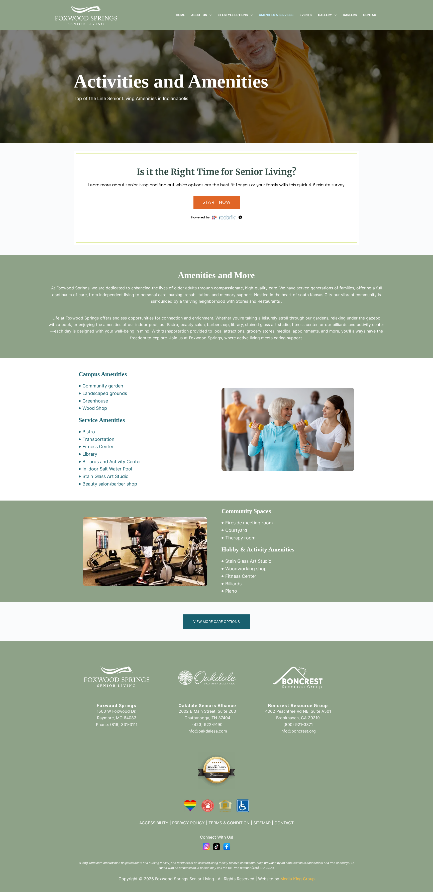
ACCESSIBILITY (153, 822)
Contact (370, 15)
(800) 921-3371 (298, 724)
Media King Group (297, 878)
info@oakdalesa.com (207, 731)
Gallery (325, 15)
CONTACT (284, 822)
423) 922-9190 (208, 724)
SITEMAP (262, 822)
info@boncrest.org (298, 731)
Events (306, 15)
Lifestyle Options (233, 15)
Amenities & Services (276, 15)
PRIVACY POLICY (188, 822)
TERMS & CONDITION (229, 822)
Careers (350, 15)
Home (180, 15)
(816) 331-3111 (123, 724)
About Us (199, 15)
